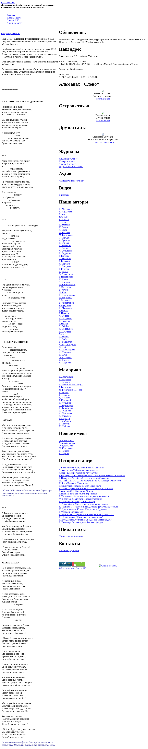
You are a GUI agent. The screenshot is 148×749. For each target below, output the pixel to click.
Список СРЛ (13, 20)
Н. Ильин (63, 279)
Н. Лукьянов (65, 403)
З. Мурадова (65, 300)
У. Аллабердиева (67, 443)
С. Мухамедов (66, 405)
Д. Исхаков (64, 397)
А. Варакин (64, 382)
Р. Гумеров (64, 269)
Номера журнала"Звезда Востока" (67, 162)
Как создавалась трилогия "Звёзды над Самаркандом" (85, 519)
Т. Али (62, 214)
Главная (11, 15)
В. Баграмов (65, 379)
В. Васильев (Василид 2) (71, 384)
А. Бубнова (64, 240)
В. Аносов (64, 219)
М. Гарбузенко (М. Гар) (70, 390)
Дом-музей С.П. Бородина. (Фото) (76, 491)
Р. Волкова (64, 256)
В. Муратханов (66, 303)
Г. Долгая (63, 271)
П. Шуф (63, 355)
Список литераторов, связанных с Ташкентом (81, 467)
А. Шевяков (65, 352)
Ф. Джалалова (66, 445)
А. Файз (63, 339)
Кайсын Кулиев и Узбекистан (73, 483)
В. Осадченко (65, 318)
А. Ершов (64, 392)
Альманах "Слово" (68, 158)
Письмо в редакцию (69, 550)
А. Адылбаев (65, 211)
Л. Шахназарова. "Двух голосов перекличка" (81, 517)
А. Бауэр (63, 230)
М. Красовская (66, 448)
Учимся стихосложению (71, 536)
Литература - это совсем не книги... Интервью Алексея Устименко (92, 475)
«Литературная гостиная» (71, 180)
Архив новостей (15, 23)
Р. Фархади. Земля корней (71, 512)
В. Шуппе (64, 453)
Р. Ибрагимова (66, 277)
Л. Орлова (64, 316)
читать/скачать (103, 98)
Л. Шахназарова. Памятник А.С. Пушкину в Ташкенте (86, 488)
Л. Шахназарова (67, 349)
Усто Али (63, 217)
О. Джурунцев (66, 274)
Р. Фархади (64, 418)
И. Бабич (63, 227)
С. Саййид (64, 326)
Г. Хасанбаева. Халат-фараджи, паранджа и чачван (84, 496)
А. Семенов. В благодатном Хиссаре (77, 501)
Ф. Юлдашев (65, 357)
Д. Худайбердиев (67, 344)
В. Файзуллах (65, 342)
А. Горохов (64, 263)
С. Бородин (64, 237)
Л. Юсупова (65, 362)
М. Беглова (64, 232)
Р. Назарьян (64, 313)
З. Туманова (65, 410)
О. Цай (62, 347)
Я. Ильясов (64, 395)
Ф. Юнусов (64, 360)
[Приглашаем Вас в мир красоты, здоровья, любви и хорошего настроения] (108, 565)
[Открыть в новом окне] (103, 134)
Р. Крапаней (65, 400)
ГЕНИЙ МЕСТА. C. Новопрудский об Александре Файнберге (90, 480)
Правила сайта (14, 17)
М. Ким (62, 292)
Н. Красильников (67, 295)
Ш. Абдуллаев (66, 377)
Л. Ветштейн (65, 250)
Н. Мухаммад (65, 308)
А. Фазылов (65, 416)
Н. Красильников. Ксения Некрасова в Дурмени (83, 509)
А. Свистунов (66, 329)
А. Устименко (65, 413)
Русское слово (8, 2)
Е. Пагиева (64, 321)
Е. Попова (64, 451)
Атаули (62, 222)
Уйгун (62, 334)
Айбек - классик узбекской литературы (78, 473)
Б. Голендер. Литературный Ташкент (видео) (81, 522)
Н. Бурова (64, 243)
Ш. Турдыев (65, 331)
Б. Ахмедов (64, 224)
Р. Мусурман (65, 305)
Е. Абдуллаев (65, 209)
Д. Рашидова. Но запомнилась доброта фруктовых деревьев (88, 506)
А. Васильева (65, 248)
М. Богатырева (66, 235)
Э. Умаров (64, 336)
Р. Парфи (63, 323)
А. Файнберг (65, 421)
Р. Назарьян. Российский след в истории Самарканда (85, 478)
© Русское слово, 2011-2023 (72, 568)
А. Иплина (64, 282)
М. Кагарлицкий (67, 284)
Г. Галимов (64, 261)
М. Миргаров (65, 297)
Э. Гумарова (65, 266)
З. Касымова (65, 287)
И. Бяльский (65, 245)
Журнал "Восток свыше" (71, 166)
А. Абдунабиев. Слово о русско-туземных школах (83, 504)
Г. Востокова (65, 387)
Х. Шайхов (64, 426)
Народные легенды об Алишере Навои (78, 493)
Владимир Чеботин (10, 33)
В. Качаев (64, 290)
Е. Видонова (65, 253)
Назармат (63, 310)
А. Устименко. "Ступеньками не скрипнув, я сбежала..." (86, 514)
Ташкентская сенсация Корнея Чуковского (80, 486)
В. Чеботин (64, 423)
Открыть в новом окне (103, 142)
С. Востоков (65, 258)
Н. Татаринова (66, 408)
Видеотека (64, 195)
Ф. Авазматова (66, 440)
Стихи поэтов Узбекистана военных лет (79, 470)
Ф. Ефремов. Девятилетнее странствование (80, 499)
